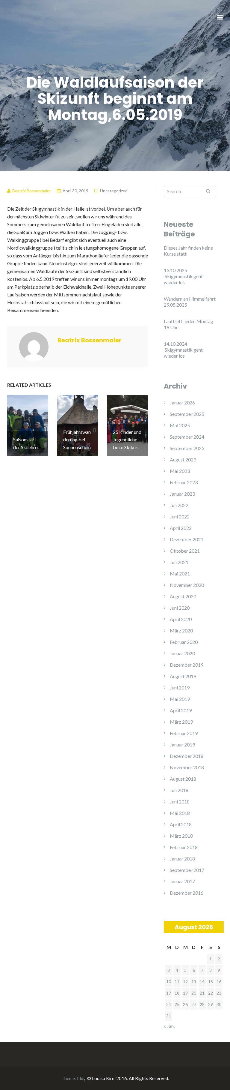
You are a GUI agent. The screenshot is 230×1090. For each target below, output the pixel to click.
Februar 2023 (184, 482)
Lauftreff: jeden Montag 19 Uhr (188, 324)
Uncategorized (114, 190)
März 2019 (181, 722)
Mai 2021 (180, 573)
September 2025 (187, 414)
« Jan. (169, 1026)
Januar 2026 (182, 402)
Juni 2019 (180, 687)
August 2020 (183, 596)
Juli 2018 (179, 790)
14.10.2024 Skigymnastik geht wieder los (183, 350)
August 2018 (183, 779)
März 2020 (181, 630)
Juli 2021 (179, 562)
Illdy (81, 1078)
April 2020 (181, 619)
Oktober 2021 (185, 551)
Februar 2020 (184, 642)
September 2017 (187, 870)
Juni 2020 (180, 608)
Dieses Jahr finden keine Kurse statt (188, 251)
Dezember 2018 (186, 756)
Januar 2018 (182, 858)
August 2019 (183, 676)
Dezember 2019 (186, 665)
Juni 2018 (180, 801)
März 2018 (181, 836)
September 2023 (187, 448)
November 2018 (187, 767)
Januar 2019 (182, 744)
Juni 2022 (180, 516)
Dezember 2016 (186, 893)
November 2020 (187, 585)
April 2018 (181, 824)
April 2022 (181, 528)
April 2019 (181, 710)
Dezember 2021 (186, 539)
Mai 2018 (180, 813)
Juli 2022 (179, 505)
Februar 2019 (184, 733)
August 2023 (183, 459)
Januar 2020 (182, 653)
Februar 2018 (184, 847)
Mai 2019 (180, 699)
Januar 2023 (182, 494)
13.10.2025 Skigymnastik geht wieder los (183, 276)
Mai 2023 (180, 471)
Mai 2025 (180, 425)
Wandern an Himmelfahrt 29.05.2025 (190, 302)
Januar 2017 (182, 881)
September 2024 (187, 437)
